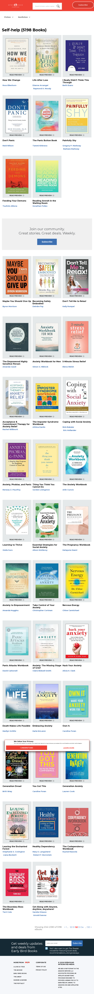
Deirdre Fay (38, 306)
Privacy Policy (41, 970)
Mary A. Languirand (41, 852)
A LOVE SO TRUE (19, 967)
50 (71, 927)
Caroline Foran (69, 731)
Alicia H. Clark (69, 671)
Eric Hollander (69, 430)
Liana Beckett (10, 855)
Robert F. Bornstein (42, 855)
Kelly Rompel (69, 306)
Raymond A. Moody (42, 88)
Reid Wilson (8, 146)
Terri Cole (7, 912)
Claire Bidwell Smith (42, 671)
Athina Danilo (39, 427)
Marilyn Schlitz (9, 731)
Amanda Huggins (10, 610)
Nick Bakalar (68, 427)
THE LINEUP (17, 977)
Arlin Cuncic (68, 490)
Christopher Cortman (43, 610)
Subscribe (83, 5)
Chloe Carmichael (71, 610)
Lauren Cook (69, 791)
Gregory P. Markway (72, 146)
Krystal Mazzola (70, 852)
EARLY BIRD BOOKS (20, 973)
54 (82, 927)
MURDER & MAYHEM (20, 980)
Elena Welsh (68, 367)
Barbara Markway (71, 149)
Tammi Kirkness (40, 146)
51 (74, 927)
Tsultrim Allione (10, 206)
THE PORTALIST (19, 983)
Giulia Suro (8, 550)
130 (88, 927)
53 (79, 927)
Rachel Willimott (10, 429)
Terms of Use (41, 966)
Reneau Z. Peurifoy (11, 490)
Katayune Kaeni (70, 550)
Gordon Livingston (41, 490)
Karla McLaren (39, 731)
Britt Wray (7, 791)
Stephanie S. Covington (14, 852)
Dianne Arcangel (40, 85)
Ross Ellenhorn (9, 85)
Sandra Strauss (40, 912)
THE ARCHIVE (18, 970)
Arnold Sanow (39, 915)
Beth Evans (68, 85)
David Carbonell (10, 671)
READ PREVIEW (16, 75)
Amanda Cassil (9, 367)
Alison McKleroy (40, 550)
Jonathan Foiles (40, 206)
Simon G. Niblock (40, 367)
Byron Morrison (10, 306)
